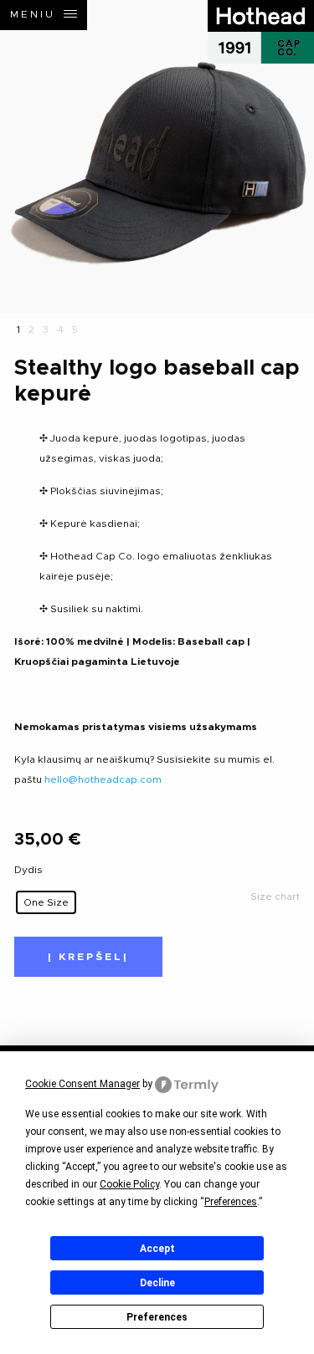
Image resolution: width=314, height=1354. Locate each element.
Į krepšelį (88, 957)
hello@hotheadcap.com (103, 779)
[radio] (46, 902)
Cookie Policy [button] (129, 1184)
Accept (157, 1248)
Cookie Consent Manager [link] (82, 1084)
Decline (157, 1283)
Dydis (28, 870)
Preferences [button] (230, 1202)
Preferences (157, 1317)
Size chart (275, 897)
